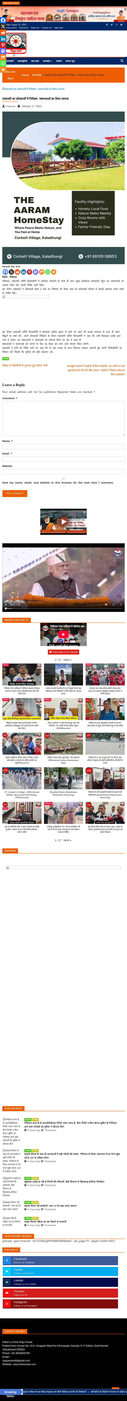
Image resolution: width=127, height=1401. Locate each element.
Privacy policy (10, 28)
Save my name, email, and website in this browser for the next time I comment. (58, 482)
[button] (67, 660)
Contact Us (47, 28)
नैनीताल (35, 1119)
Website (7, 466)
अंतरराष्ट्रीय (9, 61)
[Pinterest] (29, 272)
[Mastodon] (35, 272)
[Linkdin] (121, 24)
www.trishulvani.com (24, 1364)
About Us (35, 28)
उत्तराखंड (46, 61)
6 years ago (34, 1185)
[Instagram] (117, 24)
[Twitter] (112, 24)
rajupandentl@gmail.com (16, 1360)
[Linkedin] (23, 272)
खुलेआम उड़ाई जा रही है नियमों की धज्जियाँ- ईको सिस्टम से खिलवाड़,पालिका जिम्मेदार (64, 1181)
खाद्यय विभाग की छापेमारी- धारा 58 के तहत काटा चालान (50, 1205)
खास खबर (35, 61)
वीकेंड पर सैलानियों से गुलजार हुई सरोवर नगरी (25, 365)
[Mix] (41, 272)
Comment (10, 398)
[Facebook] (107, 24)
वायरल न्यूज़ (70, 61)
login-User (58, 28)
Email (7, 453)
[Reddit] (17, 272)
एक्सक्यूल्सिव (22, 61)
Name (7, 441)
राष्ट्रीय (59, 61)
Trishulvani (50, 1130)
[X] (11, 272)
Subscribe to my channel (65, 652)
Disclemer (23, 28)
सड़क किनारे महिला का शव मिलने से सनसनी (45, 1221)
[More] (53, 272)
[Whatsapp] (47, 272)
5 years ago (34, 1130)
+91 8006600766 (20, 1353)
